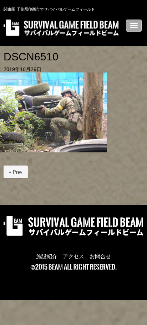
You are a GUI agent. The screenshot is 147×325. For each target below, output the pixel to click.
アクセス (73, 256)
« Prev (15, 172)
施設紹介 (46, 256)
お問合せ (100, 256)
